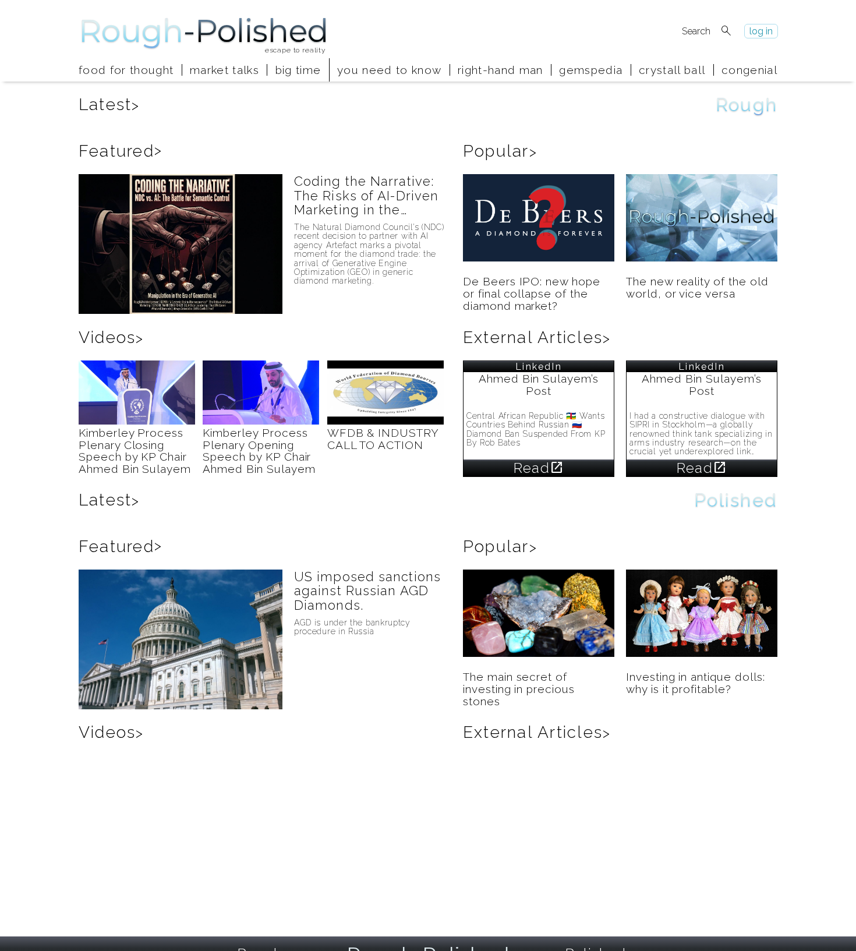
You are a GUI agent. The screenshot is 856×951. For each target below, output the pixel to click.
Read (539, 467)
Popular (500, 151)
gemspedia (590, 69)
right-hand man (500, 69)
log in (761, 31)
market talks (224, 69)
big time (298, 69)
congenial (749, 69)
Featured (120, 151)
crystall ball (672, 69)
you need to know (389, 69)
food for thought (126, 69)
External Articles (537, 337)
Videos (111, 337)
